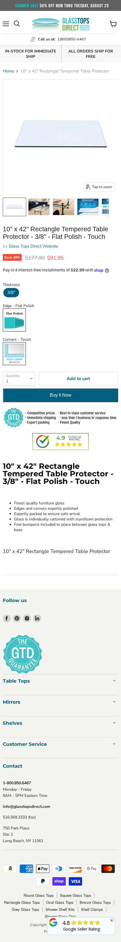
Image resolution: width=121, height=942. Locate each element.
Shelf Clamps (92, 909)
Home (8, 71)
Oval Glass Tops (59, 902)
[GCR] (53, 922)
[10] (14, 207)
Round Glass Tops (39, 895)
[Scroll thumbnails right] (113, 207)
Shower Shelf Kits (60, 909)
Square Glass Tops (75, 895)
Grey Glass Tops (25, 909)
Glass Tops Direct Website (33, 246)
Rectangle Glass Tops (22, 902)
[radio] (11, 292)
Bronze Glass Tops (95, 902)
